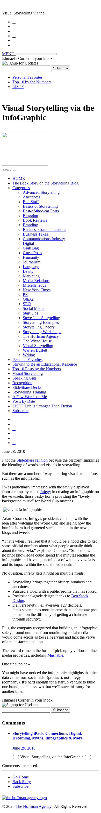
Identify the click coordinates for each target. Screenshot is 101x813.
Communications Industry (44, 239)
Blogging (30, 215)
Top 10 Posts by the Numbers (36, 369)
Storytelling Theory (39, 327)
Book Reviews (35, 220)
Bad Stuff (31, 201)
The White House (37, 341)
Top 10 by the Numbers (31, 82)
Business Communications (44, 229)
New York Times (37, 290)
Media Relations (36, 280)
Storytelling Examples (41, 322)
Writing (29, 355)
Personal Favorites (27, 77)
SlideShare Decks (26, 387)
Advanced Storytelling (41, 192)
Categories (21, 188)
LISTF (18, 86)
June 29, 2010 (23, 748)
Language (31, 266)
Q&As (28, 299)
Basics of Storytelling (40, 206)
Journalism (31, 262)
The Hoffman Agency (41, 336)
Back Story (21, 781)
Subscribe (20, 410)
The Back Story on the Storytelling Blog (45, 183)
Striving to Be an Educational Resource (44, 364)
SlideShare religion (32, 460)
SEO (27, 304)
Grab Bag (31, 248)
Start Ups (30, 313)
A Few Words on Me (29, 397)
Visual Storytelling (38, 345)
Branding (30, 225)
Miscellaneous (34, 285)
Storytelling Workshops (42, 331)
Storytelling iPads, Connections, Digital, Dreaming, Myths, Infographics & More (47, 735)
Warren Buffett (35, 350)
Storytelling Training (29, 392)
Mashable (55, 655)
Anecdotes (31, 197)
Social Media (33, 308)
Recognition (22, 383)
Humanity (31, 257)
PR (25, 294)
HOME (18, 178)
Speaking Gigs (24, 378)
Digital (28, 243)
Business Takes (35, 234)
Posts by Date (23, 401)
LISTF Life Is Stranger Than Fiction (42, 406)
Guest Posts (32, 253)
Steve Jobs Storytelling (41, 318)
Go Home (20, 777)
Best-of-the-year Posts (41, 211)
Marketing (31, 276)
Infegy (45, 491)
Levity (28, 271)
